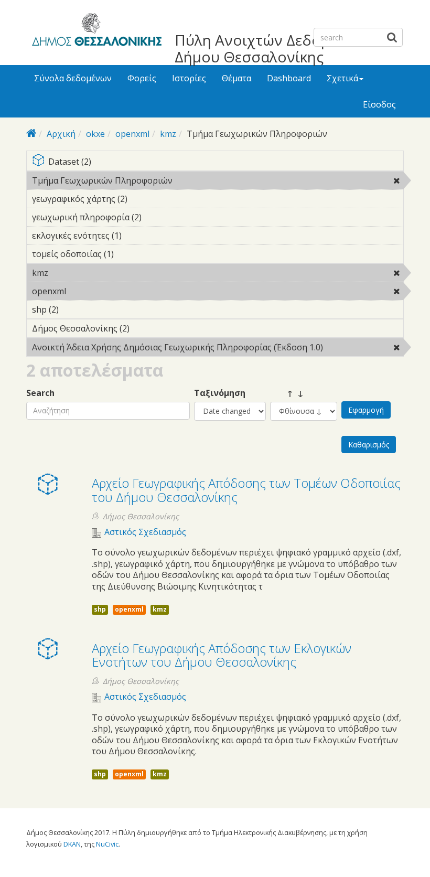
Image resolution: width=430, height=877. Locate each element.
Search (40, 393)
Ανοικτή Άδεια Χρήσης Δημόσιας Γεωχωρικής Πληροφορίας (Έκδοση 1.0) (212, 348)
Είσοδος (379, 104)
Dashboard (289, 78)
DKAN (72, 844)
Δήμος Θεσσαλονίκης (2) (146, 328)
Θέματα (236, 78)
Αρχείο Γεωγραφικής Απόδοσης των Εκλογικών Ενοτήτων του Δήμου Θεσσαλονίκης (221, 654)
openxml (132, 134)
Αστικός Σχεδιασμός (145, 532)
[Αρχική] (95, 31)
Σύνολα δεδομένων (73, 78)
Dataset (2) (221, 162)
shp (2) (75, 309)
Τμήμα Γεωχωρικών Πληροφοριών (199, 180)
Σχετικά (342, 78)
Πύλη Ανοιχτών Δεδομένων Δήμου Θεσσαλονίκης (270, 48)
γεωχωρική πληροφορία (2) (158, 217)
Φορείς (141, 78)
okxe (95, 134)
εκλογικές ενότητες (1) (138, 235)
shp (100, 609)
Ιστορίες (189, 78)
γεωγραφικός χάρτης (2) (143, 199)
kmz (168, 134)
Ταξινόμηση (219, 393)
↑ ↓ (287, 393)
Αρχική (61, 134)
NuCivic (107, 844)
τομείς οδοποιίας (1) (130, 254)
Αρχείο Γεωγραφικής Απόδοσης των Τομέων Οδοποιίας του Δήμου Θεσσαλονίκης (246, 489)
